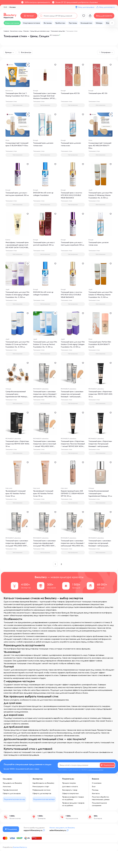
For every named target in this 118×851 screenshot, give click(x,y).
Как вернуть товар (69, 790)
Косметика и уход (16, 31)
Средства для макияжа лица (39, 31)
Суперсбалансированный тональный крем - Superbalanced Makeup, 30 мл (100, 493)
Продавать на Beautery (12, 783)
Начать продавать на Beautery (62, 828)
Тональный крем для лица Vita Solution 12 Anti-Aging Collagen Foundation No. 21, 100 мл (73, 344)
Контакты (96, 793)
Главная (6, 31)
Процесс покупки (69, 783)
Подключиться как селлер (14, 799)
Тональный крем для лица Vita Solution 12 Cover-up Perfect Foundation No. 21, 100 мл (17, 344)
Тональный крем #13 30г (97, 93)
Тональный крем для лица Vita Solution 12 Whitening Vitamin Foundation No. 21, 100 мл (100, 195)
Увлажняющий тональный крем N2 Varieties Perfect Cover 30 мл (16, 493)
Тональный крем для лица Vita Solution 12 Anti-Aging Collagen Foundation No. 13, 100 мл (17, 294)
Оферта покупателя (70, 793)
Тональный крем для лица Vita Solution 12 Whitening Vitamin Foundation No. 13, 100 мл (100, 294)
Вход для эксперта (107, 7)
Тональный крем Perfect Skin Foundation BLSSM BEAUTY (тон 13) (99, 344)
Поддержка (12, 829)
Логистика (7, 786)
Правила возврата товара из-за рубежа (73, 798)
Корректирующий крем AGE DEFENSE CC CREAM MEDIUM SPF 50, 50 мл (72, 493)
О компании (96, 783)
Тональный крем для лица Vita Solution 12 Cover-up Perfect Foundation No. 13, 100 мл (45, 344)
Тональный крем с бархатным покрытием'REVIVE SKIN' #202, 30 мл (18, 443)
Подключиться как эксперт (44, 799)
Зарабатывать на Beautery (43, 783)
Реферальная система (41, 790)
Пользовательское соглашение (99, 804)
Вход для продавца (86, 7)
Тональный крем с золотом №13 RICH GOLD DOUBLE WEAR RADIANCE (71, 195)
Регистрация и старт (40, 786)
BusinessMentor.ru (20, 847)
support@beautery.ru (33, 830)
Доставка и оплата (70, 786)
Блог (94, 786)
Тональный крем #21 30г (70, 93)
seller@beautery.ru (57, 830)
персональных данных (95, 770)
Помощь (95, 790)
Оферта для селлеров (12, 793)
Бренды (8, 52)
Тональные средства (58, 31)
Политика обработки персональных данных (100, 798)
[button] (112, 23)
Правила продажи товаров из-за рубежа (73, 804)
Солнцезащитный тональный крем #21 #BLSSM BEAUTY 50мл (99, 145)
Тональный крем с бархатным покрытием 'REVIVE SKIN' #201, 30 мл (100, 394)
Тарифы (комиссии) (10, 790)
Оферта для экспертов (41, 793)
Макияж (26, 31)
